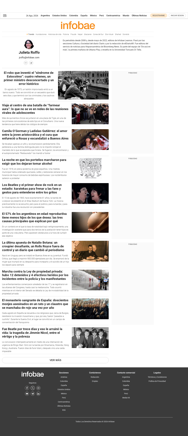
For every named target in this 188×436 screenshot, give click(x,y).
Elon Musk (109, 34)
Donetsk (126, 34)
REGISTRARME (159, 15)
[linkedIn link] (38, 394)
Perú (101, 15)
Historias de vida (54, 34)
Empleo (95, 381)
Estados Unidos (59, 15)
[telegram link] (33, 394)
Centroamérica (113, 15)
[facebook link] (27, 388)
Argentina (45, 15)
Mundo (126, 15)
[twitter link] (33, 388)
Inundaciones (41, 34)
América (64, 377)
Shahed (118, 34)
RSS (64, 410)
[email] (26, 63)
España (84, 15)
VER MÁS (55, 360)
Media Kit (126, 398)
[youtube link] (27, 394)
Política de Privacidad (157, 381)
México (93, 15)
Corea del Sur (98, 34)
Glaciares (87, 34)
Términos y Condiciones (157, 377)
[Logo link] (78, 25)
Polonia (66, 34)
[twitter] (31, 63)
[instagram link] (38, 388)
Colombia (73, 15)
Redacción (95, 377)
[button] (4, 15)
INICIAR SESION (177, 15)
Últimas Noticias (139, 15)
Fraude (73, 34)
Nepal (80, 34)
